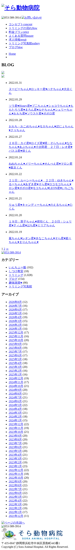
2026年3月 (15, 321)
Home (12, 53)
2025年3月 (15, 366)
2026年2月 (15, 324)
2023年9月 (15, 435)
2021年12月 (16, 515)
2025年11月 (16, 336)
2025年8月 (15, 347)
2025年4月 (15, 363)
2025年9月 (15, 344)
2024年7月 (15, 397)
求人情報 (17, 39)
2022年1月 (15, 512)
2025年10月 (16, 340)
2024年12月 (16, 378)
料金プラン (19, 31)
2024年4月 (15, 408)
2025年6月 (15, 355)
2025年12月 (16, 332)
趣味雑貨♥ (15, 282)
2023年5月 (15, 450)
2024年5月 (15, 405)
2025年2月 (15, 370)
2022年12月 (16, 470)
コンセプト (20, 24)
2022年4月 (15, 500)
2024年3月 (15, 412)
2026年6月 (15, 309)
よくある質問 (21, 35)
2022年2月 (15, 508)
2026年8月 (15, 301)
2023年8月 (15, 439)
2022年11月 (16, 473)
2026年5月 (15, 313)
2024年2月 (15, 416)
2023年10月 (16, 431)
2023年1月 (15, 466)
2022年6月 (15, 493)
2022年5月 (15, 496)
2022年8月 (15, 485)
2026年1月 (15, 328)
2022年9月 (15, 481)
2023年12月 (16, 424)
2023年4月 (15, 454)
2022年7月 (15, 489)
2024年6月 (15, 401)
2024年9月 (15, 389)
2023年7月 (15, 443)
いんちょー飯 (17, 267)
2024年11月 (16, 382)
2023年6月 (15, 447)
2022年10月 (16, 477)
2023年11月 (16, 428)
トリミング (16, 275)
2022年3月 (15, 504)
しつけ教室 (16, 271)
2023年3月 (15, 458)
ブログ (16, 47)
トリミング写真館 (24, 43)
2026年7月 (15, 305)
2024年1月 (15, 420)
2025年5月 (15, 359)
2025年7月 (15, 351)
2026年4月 (15, 317)
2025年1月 (15, 374)
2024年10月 (16, 386)
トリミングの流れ (23, 28)
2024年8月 (15, 393)
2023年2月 (15, 462)
